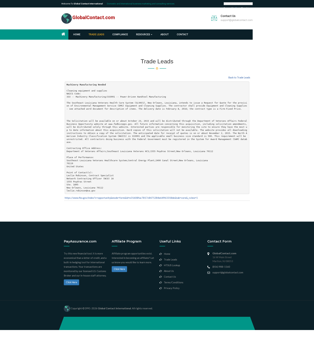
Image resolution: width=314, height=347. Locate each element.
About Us (169, 270)
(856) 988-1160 (221, 266)
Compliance (120, 34)
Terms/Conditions (173, 282)
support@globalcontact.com (237, 20)
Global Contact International (114, 308)
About (164, 34)
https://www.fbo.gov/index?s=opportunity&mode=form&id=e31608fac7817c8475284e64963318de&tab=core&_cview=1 (131, 197)
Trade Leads (96, 34)
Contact (182, 34)
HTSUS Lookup (172, 265)
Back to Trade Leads (239, 77)
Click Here (71, 282)
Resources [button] (143, 34)
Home (76, 34)
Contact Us (170, 276)
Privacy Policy (172, 288)
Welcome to (82, 3)
